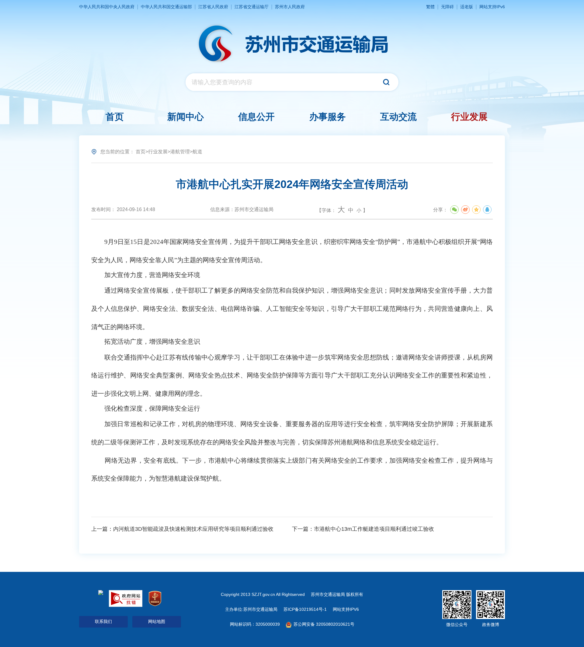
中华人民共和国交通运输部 (166, 6)
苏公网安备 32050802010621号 (323, 624)
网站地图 (156, 621)
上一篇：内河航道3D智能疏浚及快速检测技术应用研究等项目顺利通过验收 (182, 529)
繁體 (430, 6)
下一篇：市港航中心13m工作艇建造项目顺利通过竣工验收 (363, 529)
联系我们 (103, 621)
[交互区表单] (292, 82)
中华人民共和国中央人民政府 (106, 6)
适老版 (466, 6)
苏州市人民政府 (290, 6)
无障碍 (447, 6)
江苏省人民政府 (213, 6)
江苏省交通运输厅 (252, 6)
